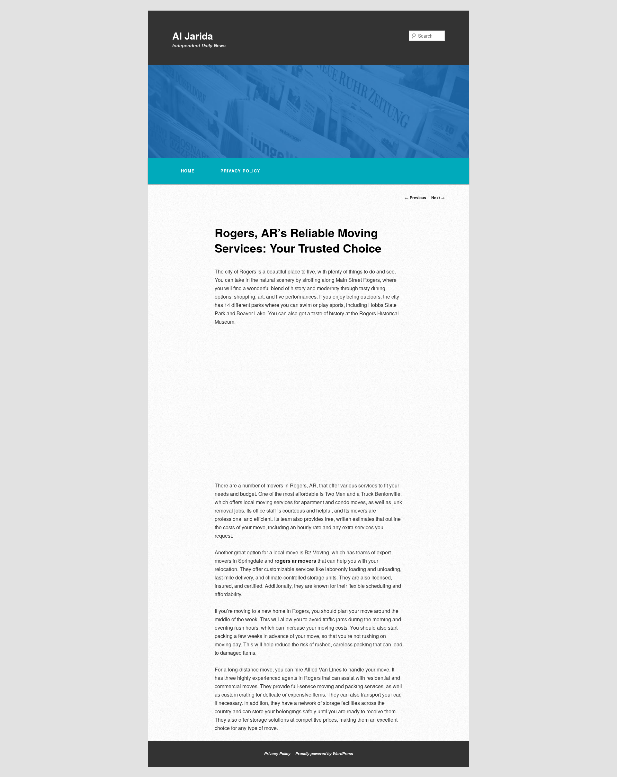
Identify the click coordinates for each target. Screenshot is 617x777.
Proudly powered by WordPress (324, 753)
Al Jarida (192, 35)
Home (188, 171)
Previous (415, 197)
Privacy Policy (240, 171)
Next (438, 197)
